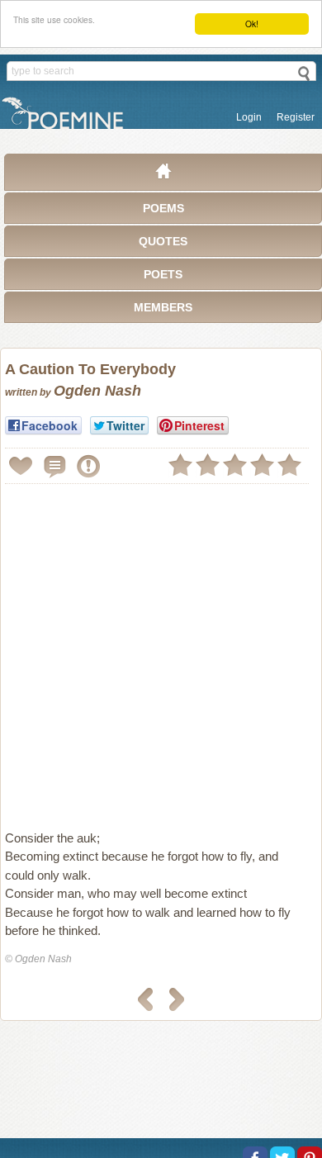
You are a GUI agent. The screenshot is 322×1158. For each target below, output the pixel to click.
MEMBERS (163, 307)
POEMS (163, 208)
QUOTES (163, 241)
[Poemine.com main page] (163, 175)
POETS (163, 274)
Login (249, 117)
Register (296, 117)
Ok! (251, 23)
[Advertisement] (161, 650)
